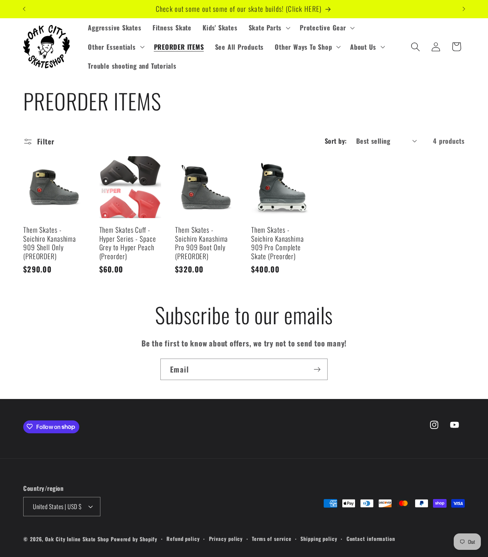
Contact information (371, 538)
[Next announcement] (464, 9)
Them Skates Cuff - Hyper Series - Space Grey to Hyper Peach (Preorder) (127, 243)
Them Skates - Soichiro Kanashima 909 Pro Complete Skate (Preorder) (277, 243)
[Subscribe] (317, 369)
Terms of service (272, 538)
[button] (268, 28)
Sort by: (336, 141)
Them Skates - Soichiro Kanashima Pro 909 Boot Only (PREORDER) (201, 243)
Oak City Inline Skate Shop (77, 538)
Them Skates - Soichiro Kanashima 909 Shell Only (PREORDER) (49, 243)
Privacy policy (226, 538)
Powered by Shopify (134, 538)
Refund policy (183, 538)
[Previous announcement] (24, 9)
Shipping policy (318, 538)
